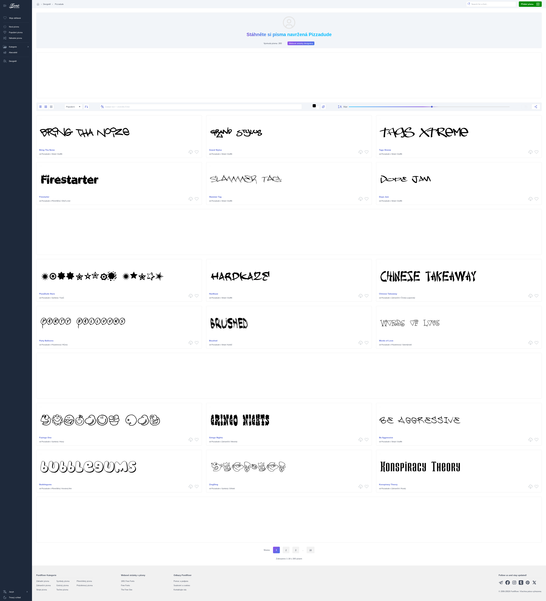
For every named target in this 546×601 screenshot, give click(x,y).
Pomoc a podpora (181, 581)
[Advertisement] (289, 75)
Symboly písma (62, 581)
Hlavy (62, 442)
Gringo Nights (216, 437)
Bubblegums (45, 484)
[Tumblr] (521, 584)
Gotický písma (62, 585)
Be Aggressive (386, 437)
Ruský (403, 489)
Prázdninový (56, 345)
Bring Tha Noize (47, 150)
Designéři (47, 4)
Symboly (55, 298)
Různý (65, 345)
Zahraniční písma (43, 585)
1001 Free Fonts (128, 581)
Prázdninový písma (85, 585)
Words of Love (386, 341)
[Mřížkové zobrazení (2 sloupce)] (45, 106)
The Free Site (126, 590)
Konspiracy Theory (388, 484)
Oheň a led (66, 201)
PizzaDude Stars (47, 294)
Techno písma (62, 590)
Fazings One (45, 437)
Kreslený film (67, 489)
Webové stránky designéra (301, 43)
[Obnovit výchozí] (526, 106)
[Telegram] (501, 584)
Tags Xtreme (385, 150)
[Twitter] (534, 584)
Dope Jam (384, 197)
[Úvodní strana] (38, 4)
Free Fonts (125, 585)
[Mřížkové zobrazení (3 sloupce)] (51, 106)
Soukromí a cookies (182, 585)
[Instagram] (514, 584)
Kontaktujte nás (180, 590)
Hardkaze (213, 294)
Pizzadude (46, 154)
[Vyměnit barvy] (323, 106)
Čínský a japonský (408, 298)
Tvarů (62, 298)
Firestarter (44, 197)
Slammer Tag (215, 197)
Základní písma (42, 581)
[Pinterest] (527, 584)
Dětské (232, 489)
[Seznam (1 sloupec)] (40, 106)
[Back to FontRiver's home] (13, 6)
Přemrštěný (56, 201)
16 (310, 550)
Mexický (234, 442)
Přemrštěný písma (84, 581)
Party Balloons (46, 341)
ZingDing (213, 484)
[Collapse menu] (5, 6)
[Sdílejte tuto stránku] (536, 106)
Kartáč (229, 345)
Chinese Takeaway (388, 294)
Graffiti (59, 154)
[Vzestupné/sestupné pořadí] (86, 106)
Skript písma (41, 590)
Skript (54, 154)
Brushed (213, 341)
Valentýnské (407, 345)
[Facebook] (507, 584)
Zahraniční (395, 298)
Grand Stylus (215, 150)
